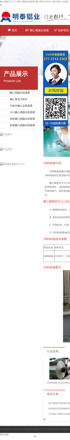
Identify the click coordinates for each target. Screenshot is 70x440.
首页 (14, 30)
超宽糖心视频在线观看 (22, 125)
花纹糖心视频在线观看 (22, 118)
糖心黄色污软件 (18, 99)
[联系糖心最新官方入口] (19, 168)
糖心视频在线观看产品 (39, 32)
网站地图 (4, 434)
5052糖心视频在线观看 (22, 112)
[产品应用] (19, 153)
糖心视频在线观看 (20, 92)
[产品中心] (19, 139)
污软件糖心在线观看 (21, 105)
